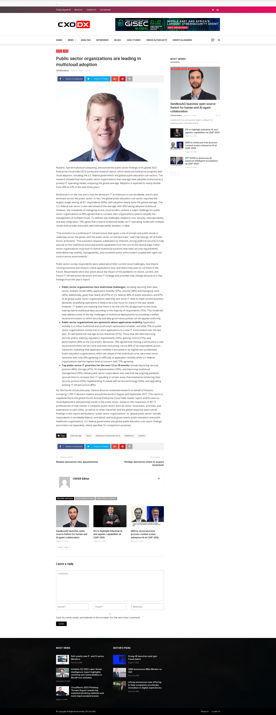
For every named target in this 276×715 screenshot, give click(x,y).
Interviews (102, 40)
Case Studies (134, 40)
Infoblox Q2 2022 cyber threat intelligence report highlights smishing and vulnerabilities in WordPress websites (86, 673)
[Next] (177, 173)
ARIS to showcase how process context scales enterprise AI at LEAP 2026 (145, 534)
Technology (193, 69)
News (71, 40)
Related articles (65, 499)
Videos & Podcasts (156, 40)
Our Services (105, 9)
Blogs (117, 40)
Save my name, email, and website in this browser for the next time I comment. (98, 617)
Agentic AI (176, 69)
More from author (85, 499)
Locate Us (216, 711)
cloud (88, 435)
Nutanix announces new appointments (77, 461)
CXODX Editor (62, 70)
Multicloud (129, 435)
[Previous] (172, 173)
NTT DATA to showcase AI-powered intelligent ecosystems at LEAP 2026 (201, 161)
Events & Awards (182, 40)
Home (59, 40)
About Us (78, 9)
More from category (106, 499)
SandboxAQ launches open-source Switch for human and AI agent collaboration (71, 534)
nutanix (141, 435)
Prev (60, 548)
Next (67, 548)
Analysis (86, 40)
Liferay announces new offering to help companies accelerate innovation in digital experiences (144, 685)
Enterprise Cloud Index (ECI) (108, 435)
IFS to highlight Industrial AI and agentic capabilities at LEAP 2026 (107, 534)
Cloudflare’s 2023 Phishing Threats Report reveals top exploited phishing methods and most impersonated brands (87, 691)
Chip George (75, 435)
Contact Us (91, 9)
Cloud (59, 51)
